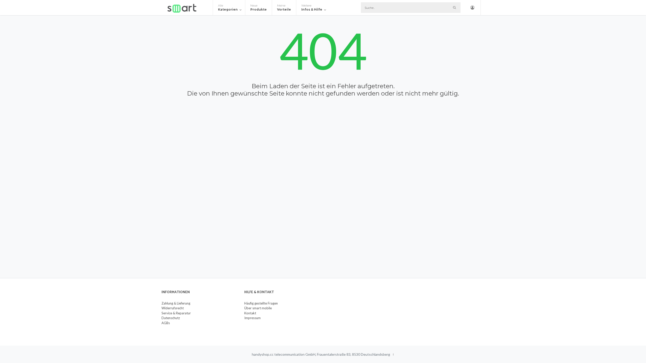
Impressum (252, 318)
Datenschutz (171, 318)
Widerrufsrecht (173, 308)
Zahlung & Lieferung (176, 303)
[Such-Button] (454, 7)
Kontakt (250, 313)
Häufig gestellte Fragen (261, 303)
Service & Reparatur (176, 313)
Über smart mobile (258, 308)
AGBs (166, 323)
